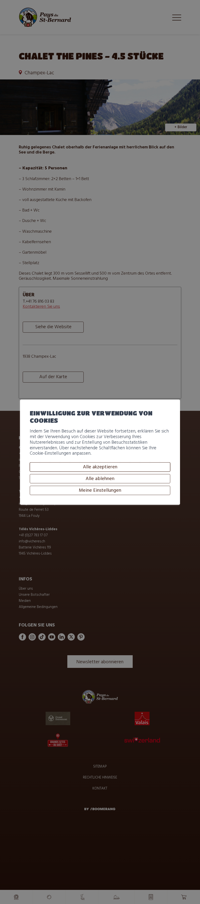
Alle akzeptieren (100, 467)
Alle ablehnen (100, 478)
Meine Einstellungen (100, 490)
